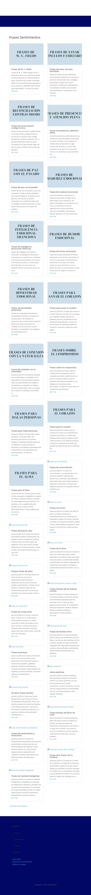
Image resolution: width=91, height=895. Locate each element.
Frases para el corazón (60, 426)
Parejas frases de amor (22, 571)
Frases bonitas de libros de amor (62, 713)
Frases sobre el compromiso (63, 367)
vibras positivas (57, 672)
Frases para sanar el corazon (63, 308)
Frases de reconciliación (61, 467)
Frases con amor (57, 508)
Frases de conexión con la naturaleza (23, 370)
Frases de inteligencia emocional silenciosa (21, 247)
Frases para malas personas (24, 430)
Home (17, 833)
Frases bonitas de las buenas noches (63, 590)
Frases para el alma (20, 490)
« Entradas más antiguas (18, 806)
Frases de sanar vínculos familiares (61, 70)
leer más (14, 91)
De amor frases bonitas (22, 693)
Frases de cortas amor (21, 611)
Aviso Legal (16, 859)
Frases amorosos (19, 652)
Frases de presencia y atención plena (64, 131)
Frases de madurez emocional (64, 192)
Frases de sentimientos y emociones (23, 734)
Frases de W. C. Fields (21, 69)
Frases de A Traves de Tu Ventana (61, 756)
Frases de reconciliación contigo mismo (22, 127)
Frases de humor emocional (63, 251)
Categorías (19, 839)
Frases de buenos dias (21, 530)
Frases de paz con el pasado (24, 187)
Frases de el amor (58, 548)
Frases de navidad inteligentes (25, 776)
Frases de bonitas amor (61, 631)
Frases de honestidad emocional (21, 309)
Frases (17, 845)
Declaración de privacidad (22, 862)
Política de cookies (19, 864)
